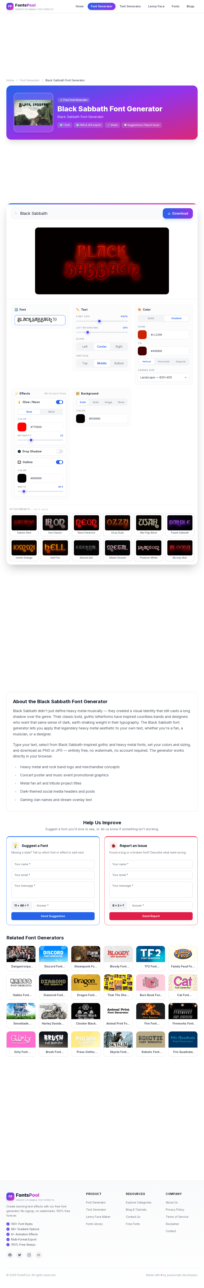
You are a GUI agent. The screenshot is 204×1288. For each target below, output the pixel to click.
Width (40, 486)
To (140, 343)
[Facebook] (10, 1255)
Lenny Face (156, 6)
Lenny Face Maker (98, 1216)
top (85, 363)
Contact (171, 1231)
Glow (29, 411)
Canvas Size (146, 370)
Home (80, 6)
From (141, 326)
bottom (119, 363)
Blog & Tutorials (136, 1209)
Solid (151, 318)
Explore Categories (138, 1202)
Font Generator (101, 6)
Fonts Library (94, 1224)
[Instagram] (29, 1255)
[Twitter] (19, 1255)
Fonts (175, 6)
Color (22, 419)
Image (108, 402)
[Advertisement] (102, 42)
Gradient (176, 318)
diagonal (180, 361)
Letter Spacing (102, 327)
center (102, 346)
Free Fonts (133, 1224)
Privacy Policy (175, 1209)
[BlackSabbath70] (40, 320)
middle (102, 363)
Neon (51, 411)
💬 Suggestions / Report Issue (141, 124)
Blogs (190, 6)
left (84, 346)
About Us (172, 1202)
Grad (95, 402)
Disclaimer (172, 1224)
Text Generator (130, 6)
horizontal (163, 361)
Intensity (40, 435)
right (119, 346)
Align (80, 338)
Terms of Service (177, 1216)
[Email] (38, 1255)
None (121, 402)
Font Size (102, 316)
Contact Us (133, 1216)
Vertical (82, 355)
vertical (146, 361)
